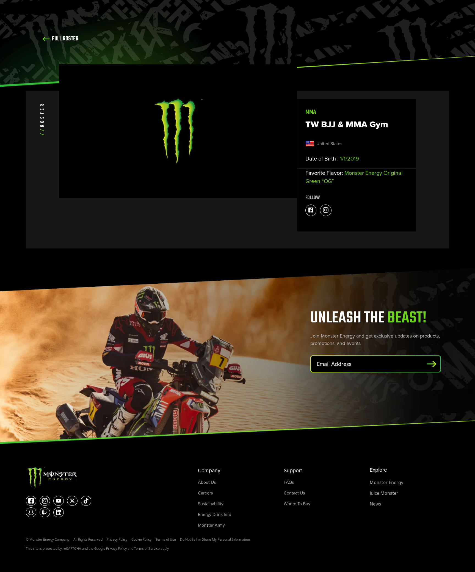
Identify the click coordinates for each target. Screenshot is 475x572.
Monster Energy (386, 482)
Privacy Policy (117, 539)
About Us (207, 482)
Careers (205, 493)
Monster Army (211, 525)
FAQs (289, 482)
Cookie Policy (141, 539)
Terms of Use (166, 539)
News (375, 504)
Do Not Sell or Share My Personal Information (215, 539)
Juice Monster (384, 493)
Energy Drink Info (214, 514)
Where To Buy (297, 504)
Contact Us (294, 493)
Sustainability (210, 504)
